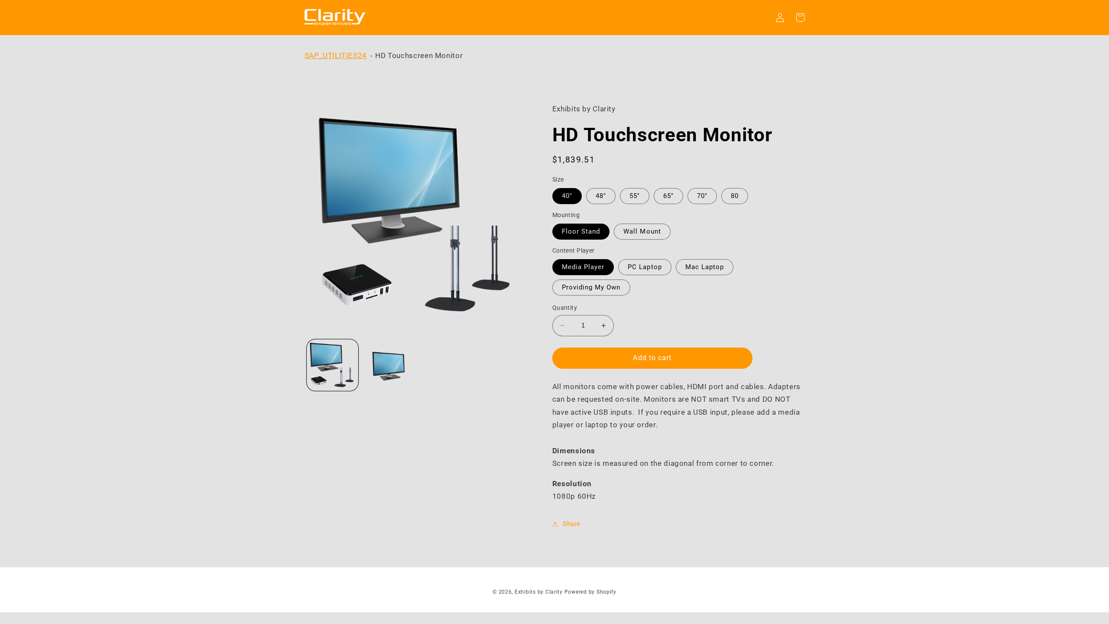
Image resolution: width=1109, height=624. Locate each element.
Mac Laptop (704, 267)
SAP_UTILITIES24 (336, 55)
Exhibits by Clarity (539, 592)
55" (634, 196)
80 (735, 196)
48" (601, 196)
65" (668, 196)
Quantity (564, 307)
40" (567, 196)
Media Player (583, 267)
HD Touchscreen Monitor (419, 55)
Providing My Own (591, 287)
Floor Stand (581, 231)
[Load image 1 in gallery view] (332, 365)
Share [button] (571, 524)
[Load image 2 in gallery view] (388, 365)
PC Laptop (645, 267)
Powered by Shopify (590, 592)
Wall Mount (642, 231)
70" (702, 196)
